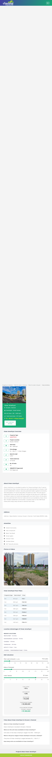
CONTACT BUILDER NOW (26, 755)
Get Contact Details (10, 423)
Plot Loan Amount (12, 659)
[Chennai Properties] (9, 3)
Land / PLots (13, 437)
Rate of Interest (9, 667)
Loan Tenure (8, 675)
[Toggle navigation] (47, 3)
